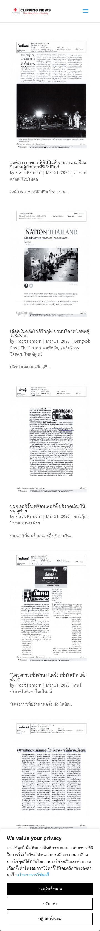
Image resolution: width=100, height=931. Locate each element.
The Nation (31, 347)
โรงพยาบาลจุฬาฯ (25, 523)
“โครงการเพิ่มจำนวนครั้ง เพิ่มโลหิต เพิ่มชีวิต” (48, 677)
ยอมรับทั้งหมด (50, 888)
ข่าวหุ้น (80, 516)
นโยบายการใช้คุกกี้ (32, 874)
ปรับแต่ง (50, 903)
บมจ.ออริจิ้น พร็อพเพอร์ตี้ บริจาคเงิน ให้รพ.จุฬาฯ (47, 508)
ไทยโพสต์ (30, 179)
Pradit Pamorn (28, 172)
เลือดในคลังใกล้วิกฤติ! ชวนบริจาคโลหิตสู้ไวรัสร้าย (49, 333)
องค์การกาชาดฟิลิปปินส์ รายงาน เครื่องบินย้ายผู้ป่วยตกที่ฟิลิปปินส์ (48, 164)
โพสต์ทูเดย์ (33, 354)
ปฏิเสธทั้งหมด (50, 919)
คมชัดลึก (50, 347)
